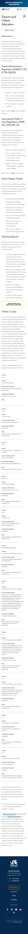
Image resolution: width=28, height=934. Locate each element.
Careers (14, 900)
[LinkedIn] (20, 909)
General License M (13, 816)
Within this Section (7, 36)
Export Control (9, 30)
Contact (14, 892)
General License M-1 (10, 814)
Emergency (14, 888)
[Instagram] (12, 909)
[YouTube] (16, 909)
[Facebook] (7, 909)
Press (14, 896)
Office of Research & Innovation (14, 4)
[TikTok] (14, 913)
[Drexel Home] (5, 9)
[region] (12, 579)
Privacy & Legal (18, 922)
